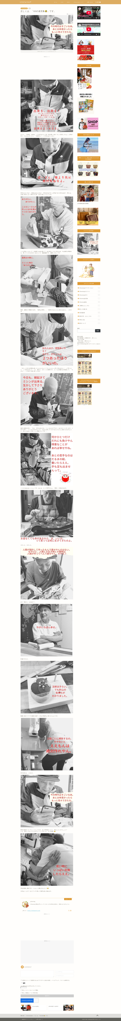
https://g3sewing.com (33, 910)
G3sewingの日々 (89, 295)
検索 (78, 328)
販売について (89, 323)
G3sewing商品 (89, 302)
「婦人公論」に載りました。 (84, 340)
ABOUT (68, 2)
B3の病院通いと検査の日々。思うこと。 (87, 338)
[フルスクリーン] (98, 18)
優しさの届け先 (89, 309)
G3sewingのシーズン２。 (83, 342)
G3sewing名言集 (24, 8)
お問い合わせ (90, 2)
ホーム (55, 2)
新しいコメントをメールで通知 (30, 990)
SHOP (62, 2)
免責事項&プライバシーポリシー (28, 1019)
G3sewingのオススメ (89, 291)
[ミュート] (96, 18)
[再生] (79, 18)
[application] (88, 12)
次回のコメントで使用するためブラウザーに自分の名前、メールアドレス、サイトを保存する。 (46, 980)
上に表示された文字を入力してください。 (31, 986)
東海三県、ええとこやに (89, 316)
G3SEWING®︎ (25, 2)
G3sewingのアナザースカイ (89, 288)
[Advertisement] (47, 67)
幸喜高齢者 (89, 312)
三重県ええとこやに (89, 305)
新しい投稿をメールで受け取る (30, 992)
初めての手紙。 (81, 339)
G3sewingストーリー (79, 2)
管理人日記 (89, 319)
